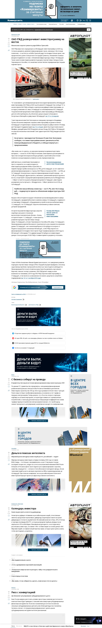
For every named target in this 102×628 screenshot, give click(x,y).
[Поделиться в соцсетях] (9, 50)
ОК (88, 29)
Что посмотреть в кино (42, 24)
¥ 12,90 (24, 24)
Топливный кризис (81, 24)
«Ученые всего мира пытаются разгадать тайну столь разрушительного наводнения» (34, 589)
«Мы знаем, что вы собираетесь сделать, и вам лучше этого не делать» (34, 600)
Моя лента (19, 626)
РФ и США (61, 24)
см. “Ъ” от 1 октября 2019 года (30, 278)
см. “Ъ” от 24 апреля (52, 116)
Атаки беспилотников (70, 24)
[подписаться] (23, 299)
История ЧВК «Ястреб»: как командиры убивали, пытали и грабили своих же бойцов (38, 338)
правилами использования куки (44, 29)
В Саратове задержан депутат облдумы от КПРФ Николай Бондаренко (34, 333)
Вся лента (83, 626)
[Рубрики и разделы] (90, 20)
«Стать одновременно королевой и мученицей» (26, 583)
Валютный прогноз (53, 24)
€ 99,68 (19, 24)
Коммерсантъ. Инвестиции (17, 522)
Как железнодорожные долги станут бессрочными (55, 163)
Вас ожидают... (82, 619)
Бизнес (12, 374)
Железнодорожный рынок (17, 304)
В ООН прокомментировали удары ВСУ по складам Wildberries (32, 343)
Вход (84, 20)
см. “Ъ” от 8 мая (38, 127)
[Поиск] (87, 20)
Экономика (13, 448)
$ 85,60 (15, 24)
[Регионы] (78, 20)
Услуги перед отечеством (19, 595)
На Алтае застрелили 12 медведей (24, 348)
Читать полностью (37, 421)
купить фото (36, 99)
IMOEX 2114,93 (30, 24)
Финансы (13, 606)
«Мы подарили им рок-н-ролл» (21, 579)
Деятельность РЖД (15, 34)
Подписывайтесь (57, 287)
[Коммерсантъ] (15, 20)
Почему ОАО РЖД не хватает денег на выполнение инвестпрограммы (53, 213)
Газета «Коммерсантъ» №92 (18, 294)
